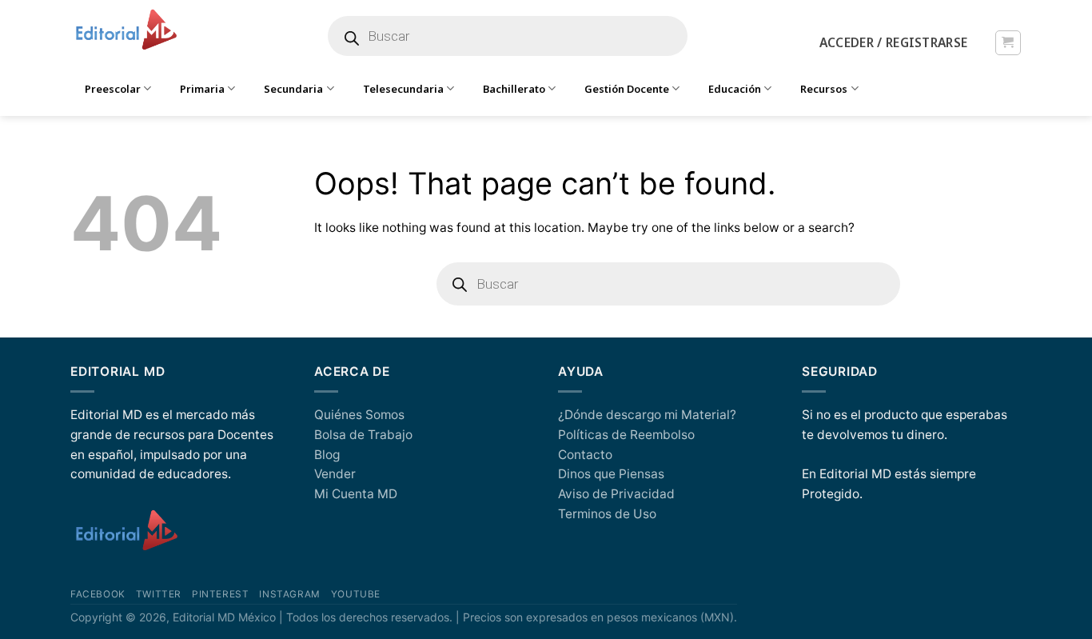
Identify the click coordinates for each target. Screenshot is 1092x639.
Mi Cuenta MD (355, 493)
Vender (335, 473)
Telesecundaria (403, 89)
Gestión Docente (626, 89)
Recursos (823, 89)
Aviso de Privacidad (616, 493)
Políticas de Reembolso (626, 434)
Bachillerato (514, 89)
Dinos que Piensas (611, 473)
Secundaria (293, 89)
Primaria (202, 89)
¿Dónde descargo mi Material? (647, 414)
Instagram (289, 594)
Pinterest (220, 594)
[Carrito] (1007, 42)
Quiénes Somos (359, 414)
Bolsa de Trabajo (363, 434)
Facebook (98, 594)
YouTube (356, 594)
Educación (734, 89)
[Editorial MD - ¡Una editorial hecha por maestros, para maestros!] (125, 30)
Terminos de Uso (607, 513)
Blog (327, 454)
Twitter (158, 594)
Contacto (585, 454)
